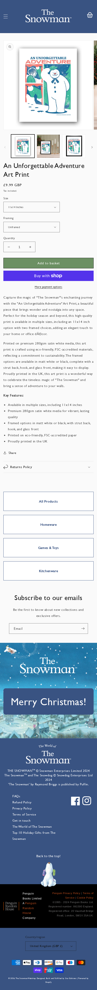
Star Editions (70, 978)
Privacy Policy (22, 808)
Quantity (9, 238)
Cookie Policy (85, 897)
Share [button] (12, 452)
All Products (48, 501)
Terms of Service (24, 814)
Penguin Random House (29, 908)
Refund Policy (22, 802)
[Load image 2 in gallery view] (48, 146)
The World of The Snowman (32, 826)
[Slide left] (5, 147)
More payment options (48, 287)
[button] (6, 16)
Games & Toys (48, 547)
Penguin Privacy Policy (66, 893)
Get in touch (21, 820)
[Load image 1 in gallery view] (23, 146)
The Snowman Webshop (26, 978)
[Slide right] (92, 147)
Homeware (48, 524)
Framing (8, 218)
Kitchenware (48, 571)
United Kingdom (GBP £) (46, 946)
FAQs (16, 796)
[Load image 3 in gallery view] (74, 146)
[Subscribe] (83, 628)
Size (5, 198)
